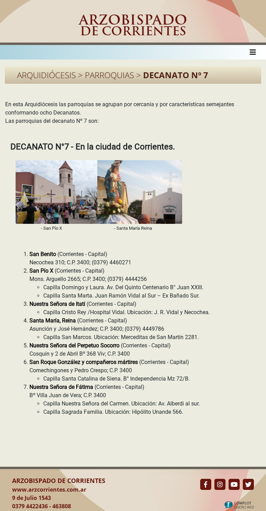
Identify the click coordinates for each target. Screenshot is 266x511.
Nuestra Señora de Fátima (62, 387)
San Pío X (42, 270)
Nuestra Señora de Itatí (58, 304)
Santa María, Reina (53, 320)
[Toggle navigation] (252, 52)
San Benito (43, 254)
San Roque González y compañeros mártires (84, 362)
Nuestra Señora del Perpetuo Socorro (75, 345)
